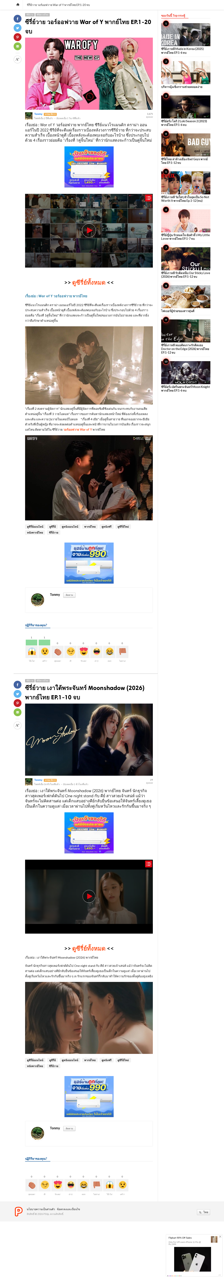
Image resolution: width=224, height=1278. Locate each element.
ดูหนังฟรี (107, 526)
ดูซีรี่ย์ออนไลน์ (35, 526)
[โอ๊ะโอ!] (31, 652)
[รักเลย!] (83, 652)
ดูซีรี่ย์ (52, 526)
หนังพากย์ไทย (35, 532)
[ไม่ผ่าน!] (122, 652)
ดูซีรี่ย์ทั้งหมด (89, 282)
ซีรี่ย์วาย (29, 14)
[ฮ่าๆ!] (96, 652)
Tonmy (38, 113)
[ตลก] (109, 652)
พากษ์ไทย (90, 526)
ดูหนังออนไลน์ (70, 526)
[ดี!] (70, 652)
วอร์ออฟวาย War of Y (77, 429)
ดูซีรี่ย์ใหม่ (123, 526)
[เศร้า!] (44, 652)
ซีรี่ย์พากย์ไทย (42, 14)
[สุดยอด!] (57, 652)
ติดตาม (69, 594)
